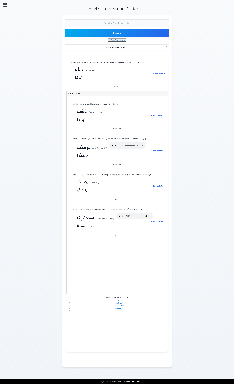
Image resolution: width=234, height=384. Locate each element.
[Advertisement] (117, 265)
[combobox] (117, 24)
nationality (119, 308)
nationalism (119, 305)
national (119, 303)
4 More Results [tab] (75, 94)
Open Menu (5, 5)
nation (119, 300)
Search (117, 32)
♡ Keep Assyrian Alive (117, 40)
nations (119, 311)
